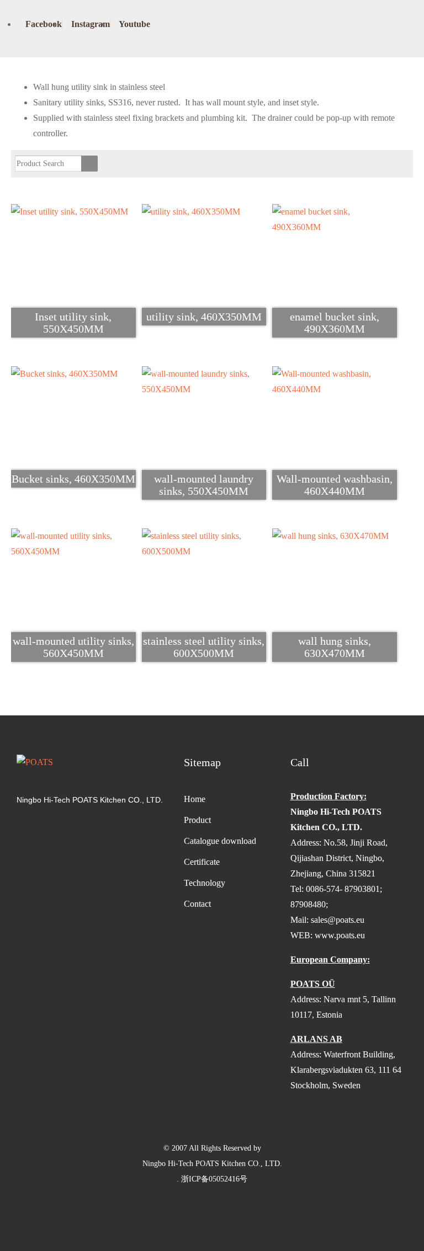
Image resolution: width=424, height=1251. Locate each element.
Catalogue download (220, 841)
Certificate (202, 862)
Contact (197, 903)
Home (194, 799)
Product (197, 820)
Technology (204, 883)
